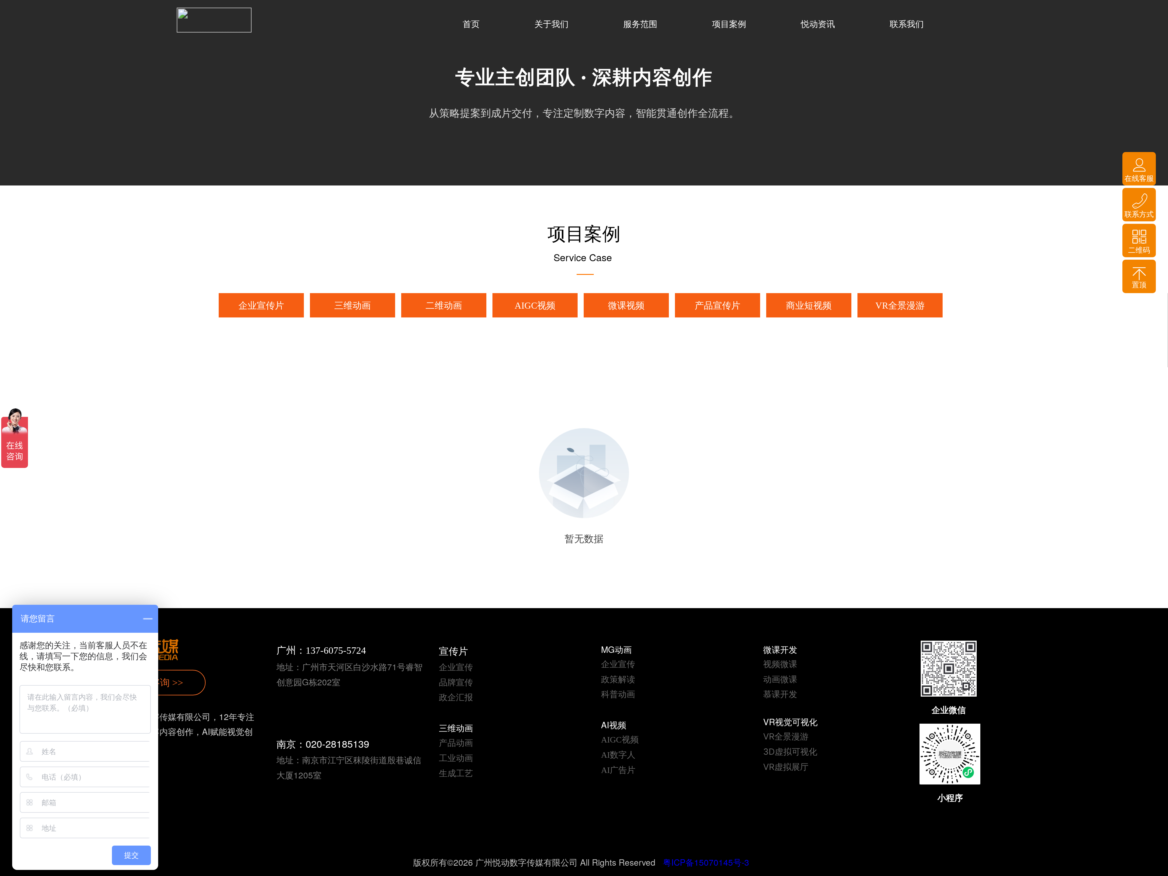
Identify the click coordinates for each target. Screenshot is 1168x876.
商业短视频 (809, 305)
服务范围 (640, 24)
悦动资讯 (818, 24)
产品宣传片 (717, 305)
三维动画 (352, 305)
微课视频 (626, 305)
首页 (471, 24)
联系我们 (907, 24)
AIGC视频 (535, 305)
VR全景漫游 (900, 305)
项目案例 (729, 24)
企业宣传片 (261, 305)
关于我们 (551, 24)
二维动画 (444, 305)
